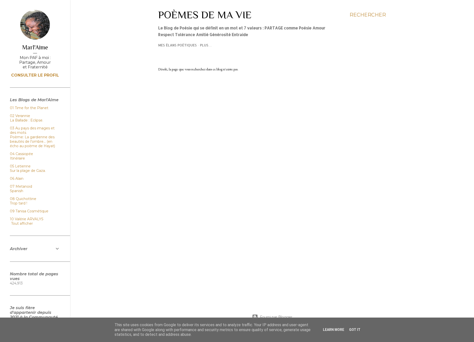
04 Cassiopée (21, 154)
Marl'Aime (35, 47)
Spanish (16, 191)
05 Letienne (20, 166)
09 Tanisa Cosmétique (29, 211)
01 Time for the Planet (29, 108)
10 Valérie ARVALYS (26, 219)
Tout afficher (22, 223)
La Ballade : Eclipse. (26, 120)
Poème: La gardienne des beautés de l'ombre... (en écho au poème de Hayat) (32, 141)
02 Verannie (20, 116)
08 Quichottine (23, 199)
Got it (354, 330)
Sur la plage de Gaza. (28, 170)
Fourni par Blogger (276, 317)
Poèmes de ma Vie (205, 14)
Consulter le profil (35, 75)
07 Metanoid (21, 186)
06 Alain (16, 178)
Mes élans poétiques (177, 45)
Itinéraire (17, 158)
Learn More (333, 330)
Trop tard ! (18, 203)
